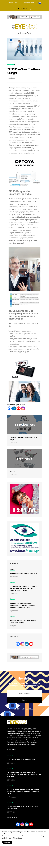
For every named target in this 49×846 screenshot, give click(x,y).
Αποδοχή (7, 842)
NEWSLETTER (13, 2)
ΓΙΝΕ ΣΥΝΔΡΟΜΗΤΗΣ (29, 2)
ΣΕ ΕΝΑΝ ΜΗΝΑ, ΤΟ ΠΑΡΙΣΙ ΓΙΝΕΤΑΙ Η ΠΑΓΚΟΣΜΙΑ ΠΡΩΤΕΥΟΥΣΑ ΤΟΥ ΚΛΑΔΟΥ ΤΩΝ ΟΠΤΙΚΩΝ (23, 588)
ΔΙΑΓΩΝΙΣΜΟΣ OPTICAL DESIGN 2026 (23, 573)
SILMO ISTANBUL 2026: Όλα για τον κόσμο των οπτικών (23, 621)
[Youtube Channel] (31, 644)
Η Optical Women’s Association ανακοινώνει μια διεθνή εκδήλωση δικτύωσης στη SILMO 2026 (22, 605)
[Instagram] (23, 408)
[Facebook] (10, 408)
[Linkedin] (14, 408)
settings (19, 838)
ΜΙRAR (12, 471)
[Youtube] (19, 408)
